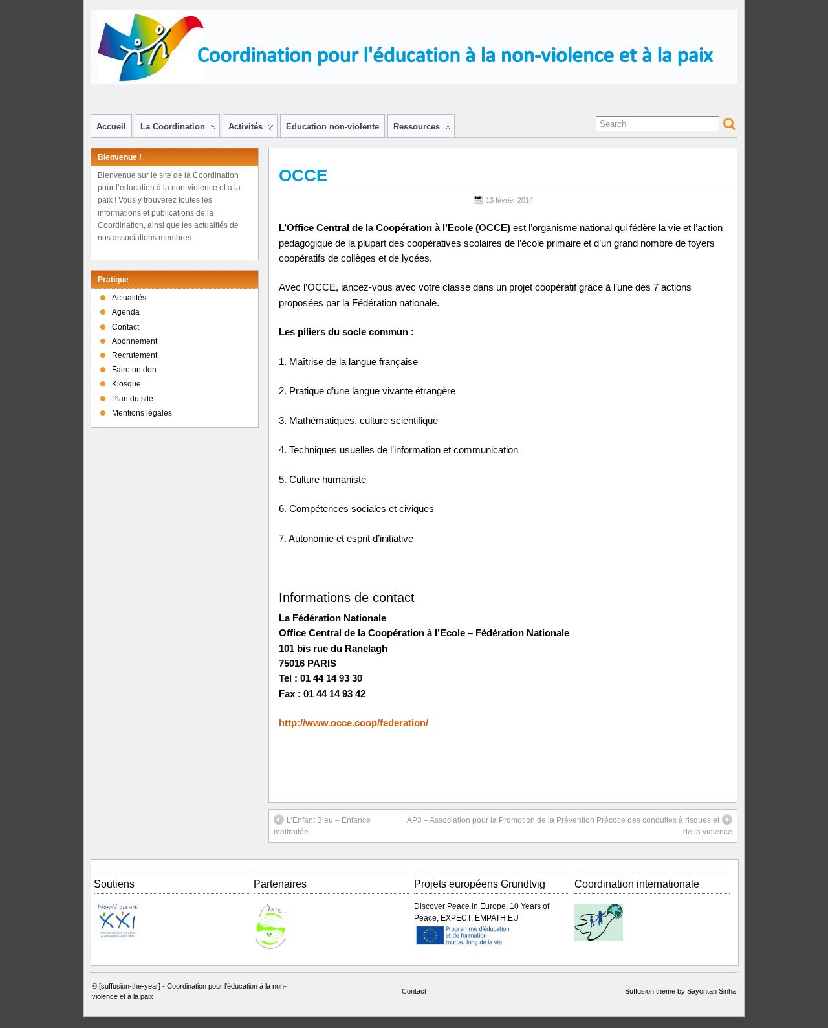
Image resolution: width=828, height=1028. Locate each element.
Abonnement (134, 341)
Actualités (129, 297)
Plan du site (132, 398)
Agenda (126, 312)
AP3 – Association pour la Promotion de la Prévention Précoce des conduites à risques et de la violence (569, 826)
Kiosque (126, 383)
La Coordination (172, 126)
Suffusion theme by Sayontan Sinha (680, 991)
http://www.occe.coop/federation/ (353, 723)
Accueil (111, 126)
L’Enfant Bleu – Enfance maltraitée (322, 826)
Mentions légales (142, 413)
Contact (125, 326)
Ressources (416, 126)
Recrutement (134, 355)
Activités (245, 126)
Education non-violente (332, 126)
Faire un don (134, 369)
